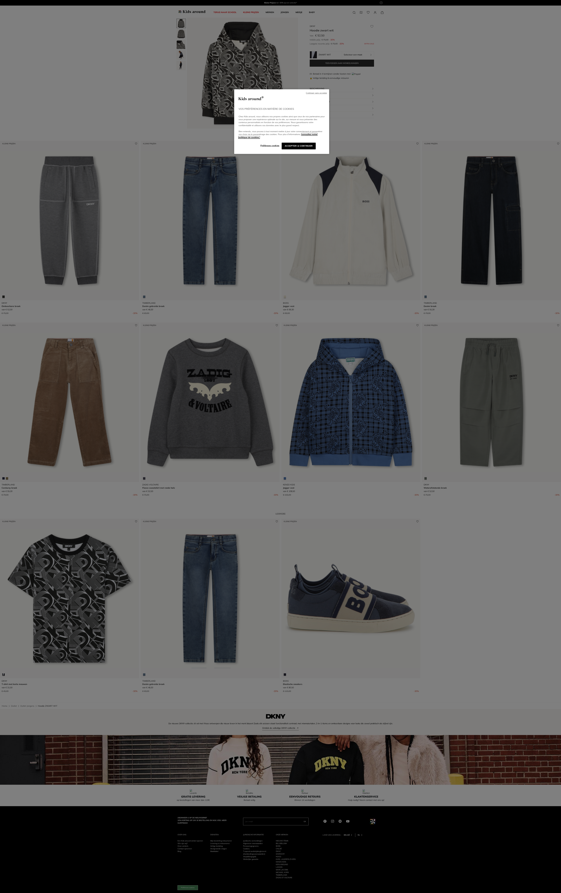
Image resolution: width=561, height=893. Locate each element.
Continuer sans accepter (316, 93)
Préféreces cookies (269, 146)
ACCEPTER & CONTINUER (299, 146)
